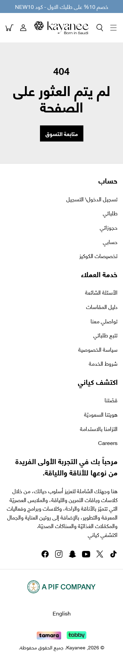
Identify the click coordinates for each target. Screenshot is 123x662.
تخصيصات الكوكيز (98, 255)
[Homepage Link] (61, 27)
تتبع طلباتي (105, 334)
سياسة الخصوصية (98, 349)
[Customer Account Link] (23, 28)
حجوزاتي (109, 227)
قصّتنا (111, 399)
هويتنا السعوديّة (101, 414)
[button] (100, 28)
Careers (108, 442)
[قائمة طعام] (113, 28)
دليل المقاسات (102, 306)
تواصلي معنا (104, 320)
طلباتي (110, 212)
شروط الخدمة (103, 363)
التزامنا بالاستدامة (99, 428)
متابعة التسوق (61, 133)
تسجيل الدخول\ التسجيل (92, 198)
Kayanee (75, 647)
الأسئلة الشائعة (101, 292)
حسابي (110, 241)
